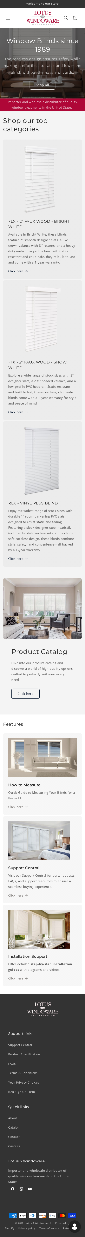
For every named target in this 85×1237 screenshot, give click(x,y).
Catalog (13, 1127)
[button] (8, 17)
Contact (14, 1137)
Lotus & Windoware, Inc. (39, 1223)
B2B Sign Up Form (21, 1092)
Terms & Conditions (23, 1073)
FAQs (12, 1064)
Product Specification (24, 1054)
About (12, 1118)
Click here (15, 271)
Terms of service (49, 1228)
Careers (14, 1146)
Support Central (20, 1045)
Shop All (42, 85)
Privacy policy (26, 1228)
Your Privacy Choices (23, 1082)
